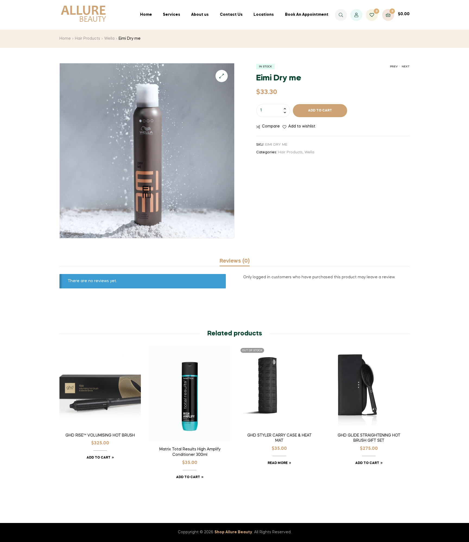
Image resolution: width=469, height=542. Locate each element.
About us (200, 15)
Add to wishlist (301, 126)
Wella (109, 39)
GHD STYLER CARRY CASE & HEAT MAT (279, 438)
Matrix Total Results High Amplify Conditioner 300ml (189, 452)
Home (146, 15)
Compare (271, 126)
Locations (263, 15)
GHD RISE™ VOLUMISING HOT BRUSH (100, 435)
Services (171, 15)
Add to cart (320, 110)
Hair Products (87, 39)
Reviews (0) (235, 261)
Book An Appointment (306, 15)
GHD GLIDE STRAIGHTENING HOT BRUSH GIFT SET (369, 438)
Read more (278, 463)
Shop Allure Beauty (233, 532)
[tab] (235, 261)
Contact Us (231, 15)
